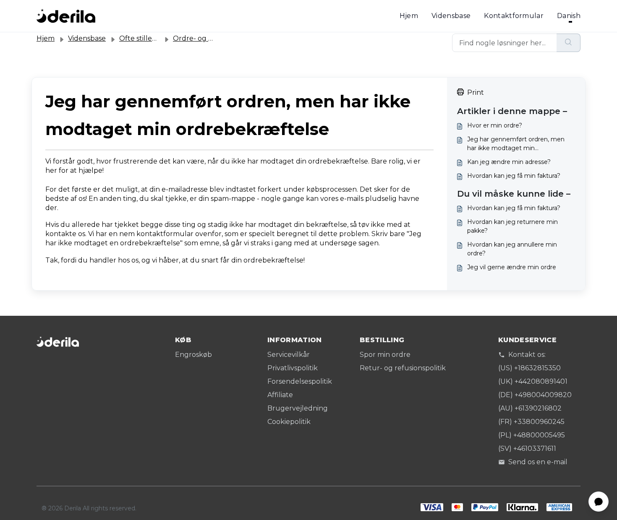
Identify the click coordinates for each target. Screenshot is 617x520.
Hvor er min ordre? (494, 125)
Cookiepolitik (289, 422)
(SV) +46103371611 (527, 448)
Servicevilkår (288, 355)
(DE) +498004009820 (535, 395)
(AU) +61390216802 (530, 408)
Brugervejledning (297, 408)
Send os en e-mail (537, 462)
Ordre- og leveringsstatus (216, 38)
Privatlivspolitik (292, 368)
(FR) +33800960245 (531, 422)
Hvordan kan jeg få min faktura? (513, 175)
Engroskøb (193, 355)
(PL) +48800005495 (531, 435)
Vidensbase (451, 16)
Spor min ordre (385, 355)
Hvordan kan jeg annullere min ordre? (512, 249)
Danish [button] (568, 16)
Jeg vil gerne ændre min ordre (511, 267)
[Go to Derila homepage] (66, 16)
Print (475, 92)
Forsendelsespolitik (299, 381)
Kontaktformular (514, 16)
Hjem (409, 16)
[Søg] (568, 43)
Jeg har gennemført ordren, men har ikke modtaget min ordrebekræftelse (516, 144)
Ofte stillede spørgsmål (158, 38)
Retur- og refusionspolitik (403, 368)
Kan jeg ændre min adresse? (509, 162)
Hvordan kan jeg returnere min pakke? (512, 226)
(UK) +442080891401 (532, 381)
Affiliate (280, 395)
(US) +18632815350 (529, 368)
